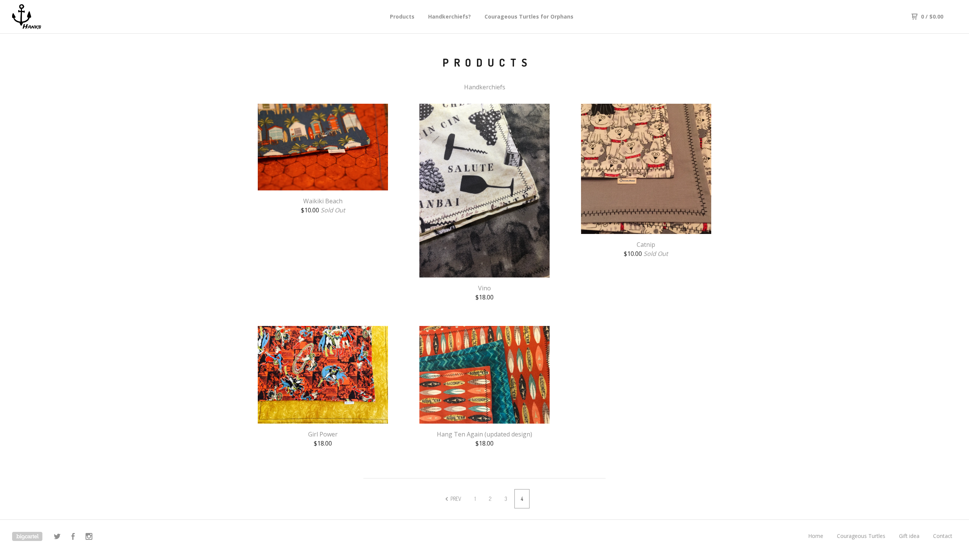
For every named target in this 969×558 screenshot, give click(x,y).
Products (402, 16)
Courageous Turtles (861, 535)
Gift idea (909, 535)
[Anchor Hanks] (51, 16)
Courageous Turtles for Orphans (528, 16)
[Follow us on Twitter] (57, 537)
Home (815, 535)
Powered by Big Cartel (27, 536)
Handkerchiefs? (449, 16)
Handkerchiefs (484, 87)
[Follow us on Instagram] (89, 537)
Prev (455, 499)
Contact (942, 535)
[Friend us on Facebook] (73, 537)
